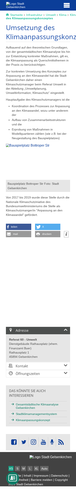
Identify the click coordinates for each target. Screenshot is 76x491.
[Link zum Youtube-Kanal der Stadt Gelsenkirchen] (43, 442)
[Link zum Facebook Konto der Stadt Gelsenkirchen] (14, 442)
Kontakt (21, 366)
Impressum (41, 475)
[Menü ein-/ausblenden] (67, 5)
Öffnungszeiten (27, 373)
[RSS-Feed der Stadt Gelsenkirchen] (61, 442)
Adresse (21, 330)
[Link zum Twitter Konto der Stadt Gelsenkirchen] (23, 442)
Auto (44, 468)
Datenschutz (59, 475)
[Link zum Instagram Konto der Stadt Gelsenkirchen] (33, 442)
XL (36, 468)
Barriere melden (41, 479)
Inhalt (27, 475)
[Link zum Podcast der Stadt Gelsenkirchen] (52, 442)
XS (11, 468)
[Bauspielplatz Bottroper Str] (38, 178)
